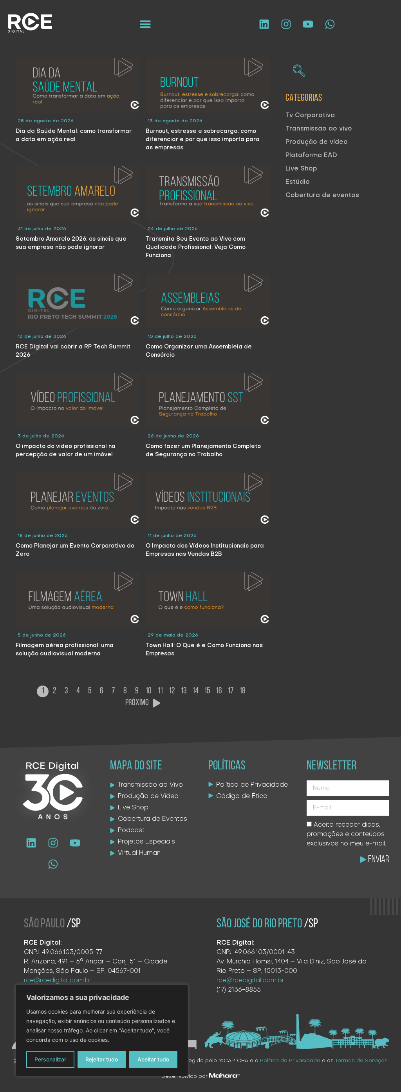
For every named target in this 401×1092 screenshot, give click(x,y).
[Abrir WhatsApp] (381, 1072)
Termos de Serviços (361, 1060)
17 (231, 691)
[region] (102, 1030)
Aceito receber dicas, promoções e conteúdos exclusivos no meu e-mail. (346, 834)
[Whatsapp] (329, 23)
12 (172, 691)
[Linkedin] (264, 23)
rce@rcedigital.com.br (58, 981)
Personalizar (50, 1059)
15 (207, 691)
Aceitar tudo (153, 1059)
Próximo (137, 702)
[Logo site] (30, 23)
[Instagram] (285, 23)
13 (184, 691)
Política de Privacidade (290, 1060)
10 (148, 691)
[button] (145, 24)
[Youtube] (307, 23)
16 (219, 691)
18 (242, 691)
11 (160, 691)
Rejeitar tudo (101, 1059)
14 (195, 691)
